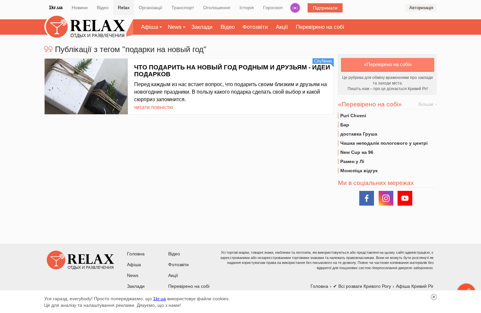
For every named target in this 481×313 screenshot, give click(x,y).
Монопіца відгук (359, 170)
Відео (103, 7)
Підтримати (325, 7)
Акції (282, 27)
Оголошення (216, 7)
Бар (344, 124)
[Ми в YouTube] (405, 198)
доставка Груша (358, 134)
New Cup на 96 (356, 152)
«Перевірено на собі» (388, 64)
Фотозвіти (255, 27)
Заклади (202, 27)
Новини (80, 7)
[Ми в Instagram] (386, 198)
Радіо (295, 7)
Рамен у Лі (352, 161)
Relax (124, 7)
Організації (150, 7)
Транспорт (182, 7)
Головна (136, 253)
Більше (426, 104)
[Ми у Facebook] (366, 198)
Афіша (149, 27)
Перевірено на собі (320, 27)
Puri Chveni (353, 115)
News (175, 27)
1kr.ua (55, 7)
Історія (247, 7)
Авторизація (421, 7)
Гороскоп (273, 7)
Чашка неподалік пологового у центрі (384, 143)
